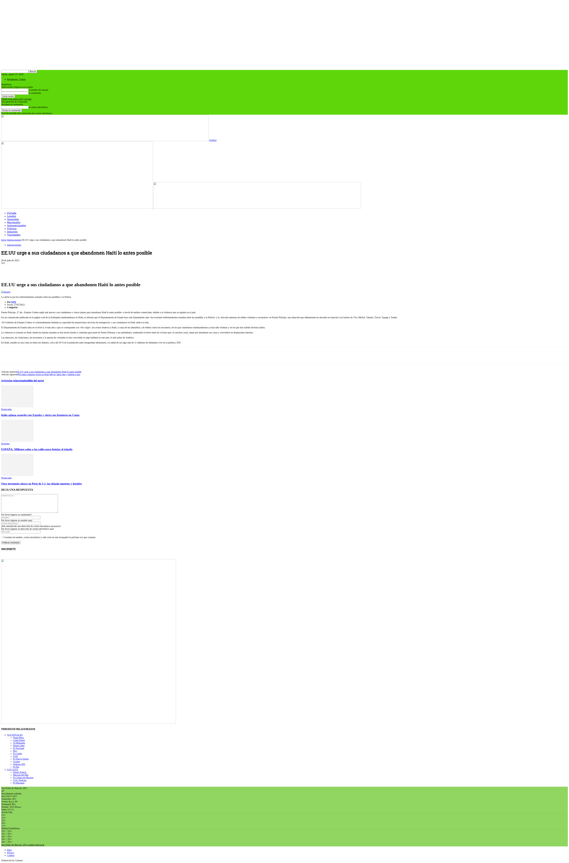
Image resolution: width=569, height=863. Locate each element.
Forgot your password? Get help (16, 99)
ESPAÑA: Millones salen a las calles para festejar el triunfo (36, 449)
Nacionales (13, 222)
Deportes (12, 231)
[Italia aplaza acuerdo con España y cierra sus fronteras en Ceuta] (17, 406)
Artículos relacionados (14, 380)
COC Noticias (19, 780)
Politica (11, 228)
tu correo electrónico (38, 107)
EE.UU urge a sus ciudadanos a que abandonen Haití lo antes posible (49, 372)
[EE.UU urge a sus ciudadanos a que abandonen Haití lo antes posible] (5, 292)
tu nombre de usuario (38, 90)
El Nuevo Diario (21, 759)
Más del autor (36, 380)
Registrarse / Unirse (16, 79)
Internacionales (16, 225)
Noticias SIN (19, 764)
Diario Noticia (19, 772)
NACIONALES (15, 735)
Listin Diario (19, 740)
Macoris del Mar (20, 775)
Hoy (15, 751)
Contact (10, 855)
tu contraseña (35, 93)
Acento (16, 761)
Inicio (4, 240)
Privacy (10, 852)
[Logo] (77, 207)
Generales (13, 219)
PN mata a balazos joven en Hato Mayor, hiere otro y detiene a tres (49, 374)
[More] (72, 267)
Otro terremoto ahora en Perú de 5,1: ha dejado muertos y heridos (41, 483)
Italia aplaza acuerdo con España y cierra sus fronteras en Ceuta (40, 415)
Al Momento (19, 743)
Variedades (13, 234)
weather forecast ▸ (22, 845)
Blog (9, 850)
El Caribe (17, 753)
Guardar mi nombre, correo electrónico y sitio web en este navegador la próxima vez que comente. (50, 537)
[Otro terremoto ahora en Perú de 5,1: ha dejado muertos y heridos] (17, 475)
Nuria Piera (18, 737)
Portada (11, 213)
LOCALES (12, 769)
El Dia (16, 767)
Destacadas (6, 409)
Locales (11, 216)
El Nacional (18, 748)
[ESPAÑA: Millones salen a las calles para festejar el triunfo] (17, 441)
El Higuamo (18, 783)
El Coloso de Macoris (23, 777)
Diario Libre (19, 745)
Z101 (15, 756)
